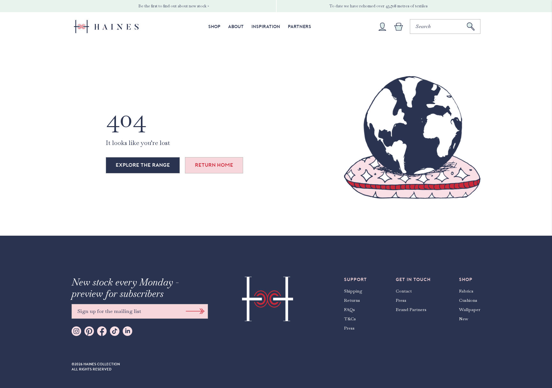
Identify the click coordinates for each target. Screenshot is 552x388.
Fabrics (466, 291)
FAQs (349, 309)
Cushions (468, 300)
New (463, 319)
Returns (352, 300)
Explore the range (143, 165)
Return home (214, 165)
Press (349, 328)
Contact (404, 291)
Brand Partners (411, 309)
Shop (214, 26)
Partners (299, 26)
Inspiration (265, 26)
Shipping (353, 291)
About (236, 26)
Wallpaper (469, 309)
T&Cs (350, 319)
